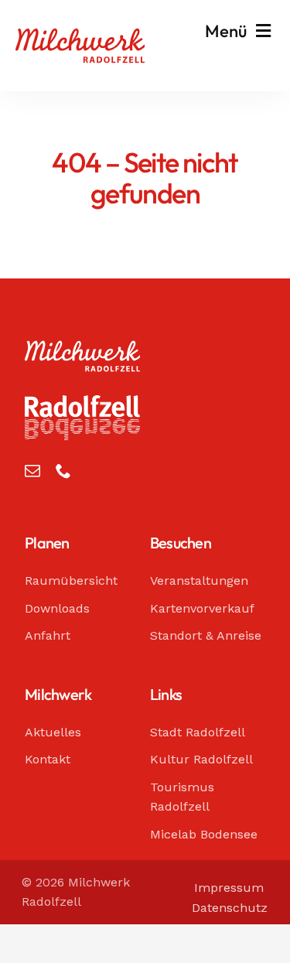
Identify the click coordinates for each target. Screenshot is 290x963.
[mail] (32, 471)
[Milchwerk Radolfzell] (80, 35)
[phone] (63, 471)
